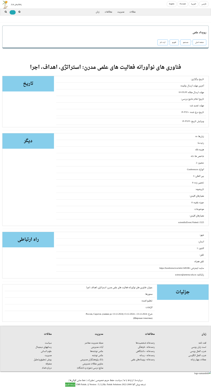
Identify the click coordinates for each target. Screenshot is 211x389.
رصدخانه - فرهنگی (146, 347)
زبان (97, 12)
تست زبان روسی (198, 347)
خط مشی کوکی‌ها (77, 380)
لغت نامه (202, 343)
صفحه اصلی (199, 42)
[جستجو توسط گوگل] (19, 12)
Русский (183, 4)
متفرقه (49, 364)
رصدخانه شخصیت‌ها (145, 343)
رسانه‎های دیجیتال (43, 347)
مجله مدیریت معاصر (94, 343)
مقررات (90, 380)
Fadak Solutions (114, 385)
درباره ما (139, 380)
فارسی (203, 4)
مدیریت (120, 12)
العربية (193, 4)
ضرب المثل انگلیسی (197, 355)
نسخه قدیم (70, 385)
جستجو (185, 42)
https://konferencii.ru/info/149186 (174, 268)
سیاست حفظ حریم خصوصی (108, 380)
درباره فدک (47, 368)
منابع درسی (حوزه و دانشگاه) (90, 368)
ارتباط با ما (128, 380)
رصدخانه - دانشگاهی (145, 351)
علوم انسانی (46, 351)
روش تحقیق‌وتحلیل (43, 360)
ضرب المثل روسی (198, 351)
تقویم (174, 42)
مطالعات (108, 12)
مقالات (132, 12)
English (171, 4)
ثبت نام (162, 42)
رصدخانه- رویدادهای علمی (143, 360)
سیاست (48, 343)
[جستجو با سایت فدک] (5, 12)
